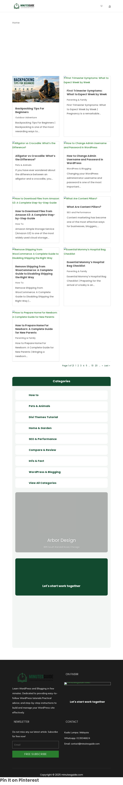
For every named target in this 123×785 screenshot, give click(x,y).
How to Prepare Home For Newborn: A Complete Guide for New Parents (34, 329)
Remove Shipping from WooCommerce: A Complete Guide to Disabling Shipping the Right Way (34, 272)
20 (96, 365)
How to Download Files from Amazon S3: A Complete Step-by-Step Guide (35, 214)
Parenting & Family (77, 99)
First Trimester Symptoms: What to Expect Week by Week (87, 92)
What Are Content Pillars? (84, 207)
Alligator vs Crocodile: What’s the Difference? (35, 157)
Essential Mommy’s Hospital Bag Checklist (85, 264)
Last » (107, 365)
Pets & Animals (23, 165)
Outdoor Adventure (26, 117)
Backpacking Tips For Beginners (29, 110)
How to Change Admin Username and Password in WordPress (85, 159)
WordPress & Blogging (79, 168)
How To (19, 223)
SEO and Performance (79, 212)
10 (92, 365)
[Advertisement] (61, 55)
